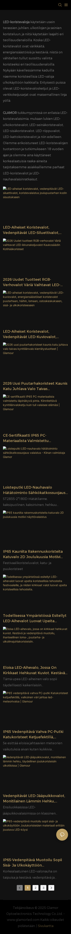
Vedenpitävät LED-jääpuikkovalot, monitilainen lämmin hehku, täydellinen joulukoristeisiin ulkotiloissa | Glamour (34, 799)
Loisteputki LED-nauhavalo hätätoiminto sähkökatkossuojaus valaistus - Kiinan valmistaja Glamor (35, 490)
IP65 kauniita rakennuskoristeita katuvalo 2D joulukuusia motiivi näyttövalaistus (33, 554)
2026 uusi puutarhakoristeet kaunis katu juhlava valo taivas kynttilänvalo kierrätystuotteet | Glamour (35, 386)
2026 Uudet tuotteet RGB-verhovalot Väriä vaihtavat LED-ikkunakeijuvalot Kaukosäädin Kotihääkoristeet (31, 282)
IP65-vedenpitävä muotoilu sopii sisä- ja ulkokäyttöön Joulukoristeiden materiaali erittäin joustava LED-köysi (34, 863)
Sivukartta (45, 926)
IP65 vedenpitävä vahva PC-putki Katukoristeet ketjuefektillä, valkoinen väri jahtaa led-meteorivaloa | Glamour (33, 735)
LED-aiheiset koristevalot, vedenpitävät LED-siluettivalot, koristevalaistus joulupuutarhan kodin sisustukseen (32, 230)
